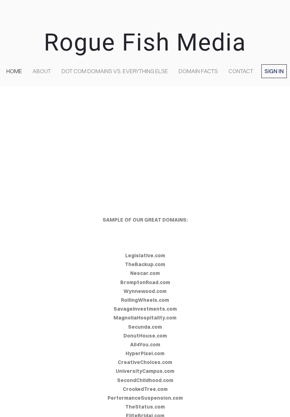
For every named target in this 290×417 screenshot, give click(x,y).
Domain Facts (198, 71)
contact (240, 71)
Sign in (274, 71)
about (42, 71)
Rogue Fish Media (145, 42)
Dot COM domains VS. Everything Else (115, 71)
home (14, 71)
